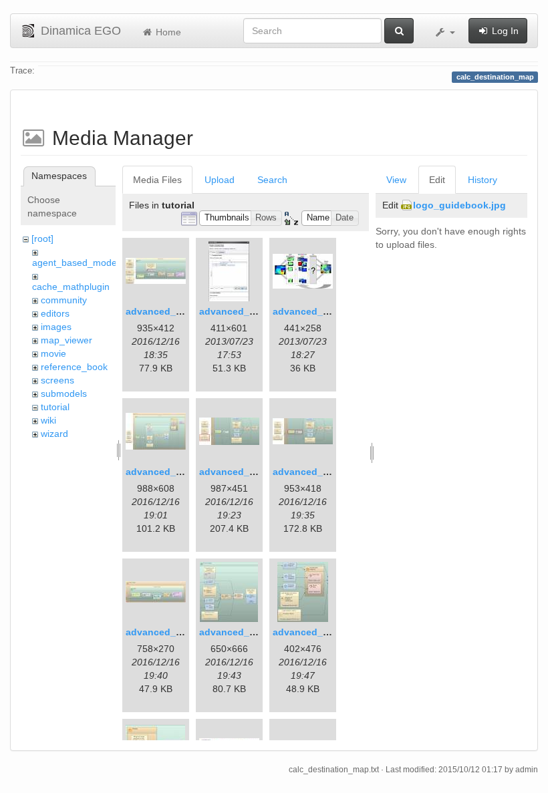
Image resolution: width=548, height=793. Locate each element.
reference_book (74, 366)
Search (272, 179)
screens (57, 380)
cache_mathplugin (71, 286)
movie (53, 353)
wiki (48, 420)
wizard (54, 433)
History (482, 179)
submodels (64, 393)
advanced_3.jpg (309, 311)
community (64, 300)
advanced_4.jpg (162, 471)
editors (55, 313)
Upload (219, 179)
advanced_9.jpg (235, 632)
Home (167, 32)
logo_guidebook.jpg (459, 205)
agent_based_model (75, 262)
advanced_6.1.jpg (239, 471)
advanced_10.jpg (312, 632)
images (56, 326)
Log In (504, 30)
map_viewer (66, 340)
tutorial (55, 407)
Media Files (157, 179)
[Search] (399, 30)
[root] (42, 238)
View (396, 179)
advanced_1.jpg (162, 311)
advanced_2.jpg (235, 311)
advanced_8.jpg (162, 632)
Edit (437, 179)
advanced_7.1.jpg (313, 471)
